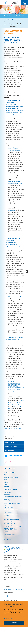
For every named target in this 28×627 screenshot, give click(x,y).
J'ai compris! (14, 623)
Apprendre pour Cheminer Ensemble (14, 149)
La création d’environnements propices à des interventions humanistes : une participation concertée (16, 387)
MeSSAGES (11, 210)
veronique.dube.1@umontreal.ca (14, 589)
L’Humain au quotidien (15, 297)
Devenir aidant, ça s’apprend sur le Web (15, 182)
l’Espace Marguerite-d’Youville (13, 428)
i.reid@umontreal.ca (10, 596)
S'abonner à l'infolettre (15, 455)
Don (10, 461)
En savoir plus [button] (8, 618)
